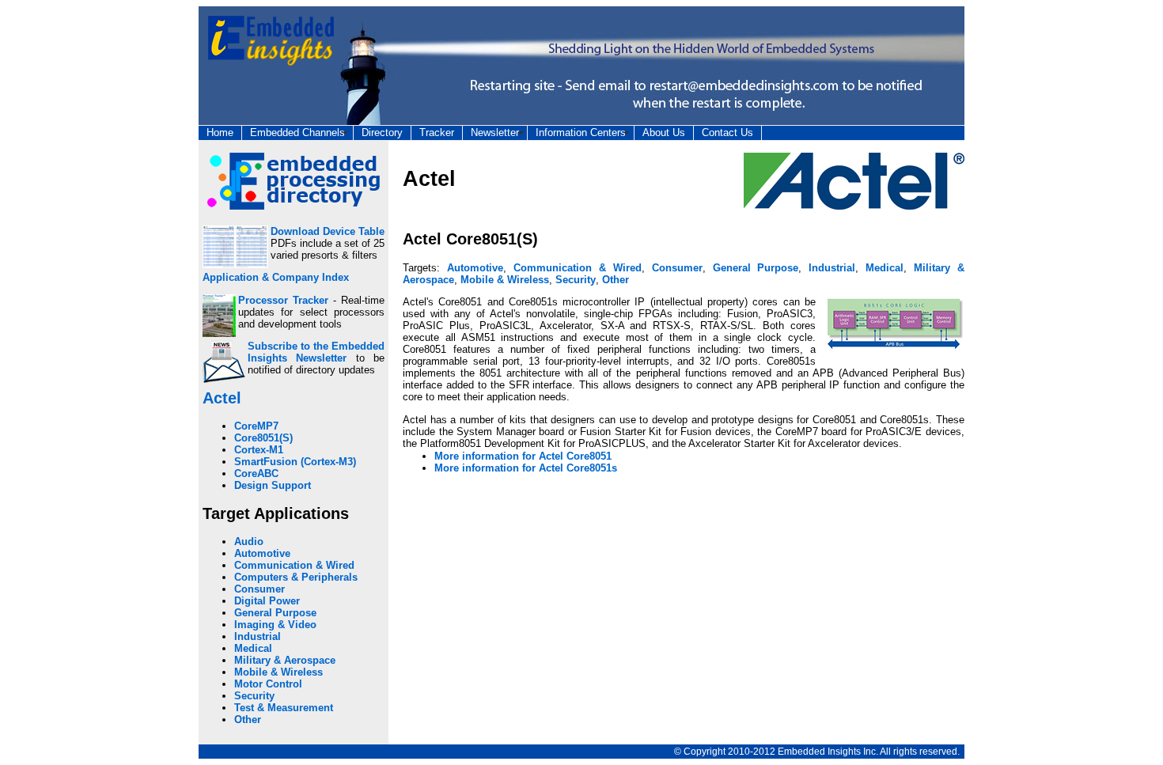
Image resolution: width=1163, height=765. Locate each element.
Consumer (259, 589)
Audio (248, 541)
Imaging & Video (275, 625)
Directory (382, 132)
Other (247, 719)
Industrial (257, 636)
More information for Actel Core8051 (523, 456)
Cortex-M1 (258, 450)
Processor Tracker (283, 300)
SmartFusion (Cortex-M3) (295, 462)
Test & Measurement (283, 708)
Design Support (272, 485)
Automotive (262, 553)
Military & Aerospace (284, 660)
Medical (253, 648)
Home (219, 132)
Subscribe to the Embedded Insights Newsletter (316, 352)
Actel (222, 398)
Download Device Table (328, 231)
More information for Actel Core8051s (525, 468)
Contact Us (727, 132)
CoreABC (256, 473)
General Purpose (275, 613)
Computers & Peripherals (296, 577)
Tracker (436, 132)
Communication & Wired (294, 565)
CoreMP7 (256, 426)
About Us (663, 132)
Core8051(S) (263, 438)
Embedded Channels (297, 132)
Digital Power (267, 601)
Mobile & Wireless (278, 672)
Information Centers (581, 132)
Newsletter (495, 132)
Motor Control (268, 684)
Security (254, 696)
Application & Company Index (276, 277)
